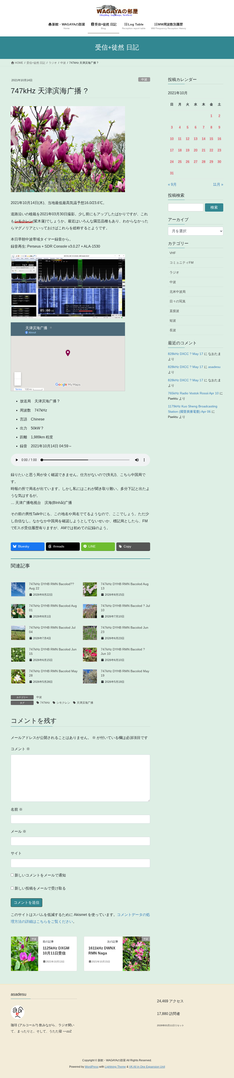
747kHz (45, 702)
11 (179, 139)
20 (195, 150)
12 (187, 139)
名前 (17, 809)
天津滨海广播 (85, 702)
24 (172, 161)
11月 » (218, 184)
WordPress (91, 1066)
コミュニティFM (182, 262)
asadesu (214, 367)
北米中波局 (178, 291)
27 (195, 161)
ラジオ (174, 272)
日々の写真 (178, 301)
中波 (144, 79)
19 (187, 150)
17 (172, 150)
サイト (16, 853)
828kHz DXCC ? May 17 (185, 354)
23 (219, 150)
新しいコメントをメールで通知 (40, 875)
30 (219, 161)
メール (18, 831)
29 (211, 161)
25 (180, 161)
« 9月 (172, 184)
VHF (173, 253)
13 (195, 139)
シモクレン (63, 702)
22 (211, 150)
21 (203, 150)
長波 (173, 330)
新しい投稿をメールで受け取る (40, 888)
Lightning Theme (115, 1066)
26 (187, 161)
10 (172, 139)
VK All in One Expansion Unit (147, 1066)
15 (211, 139)
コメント (20, 749)
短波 (173, 320)
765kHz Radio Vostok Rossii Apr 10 (193, 393)
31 (172, 173)
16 (219, 139)
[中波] (24, 953)
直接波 (174, 311)
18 (180, 150)
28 (203, 161)
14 (203, 139)
